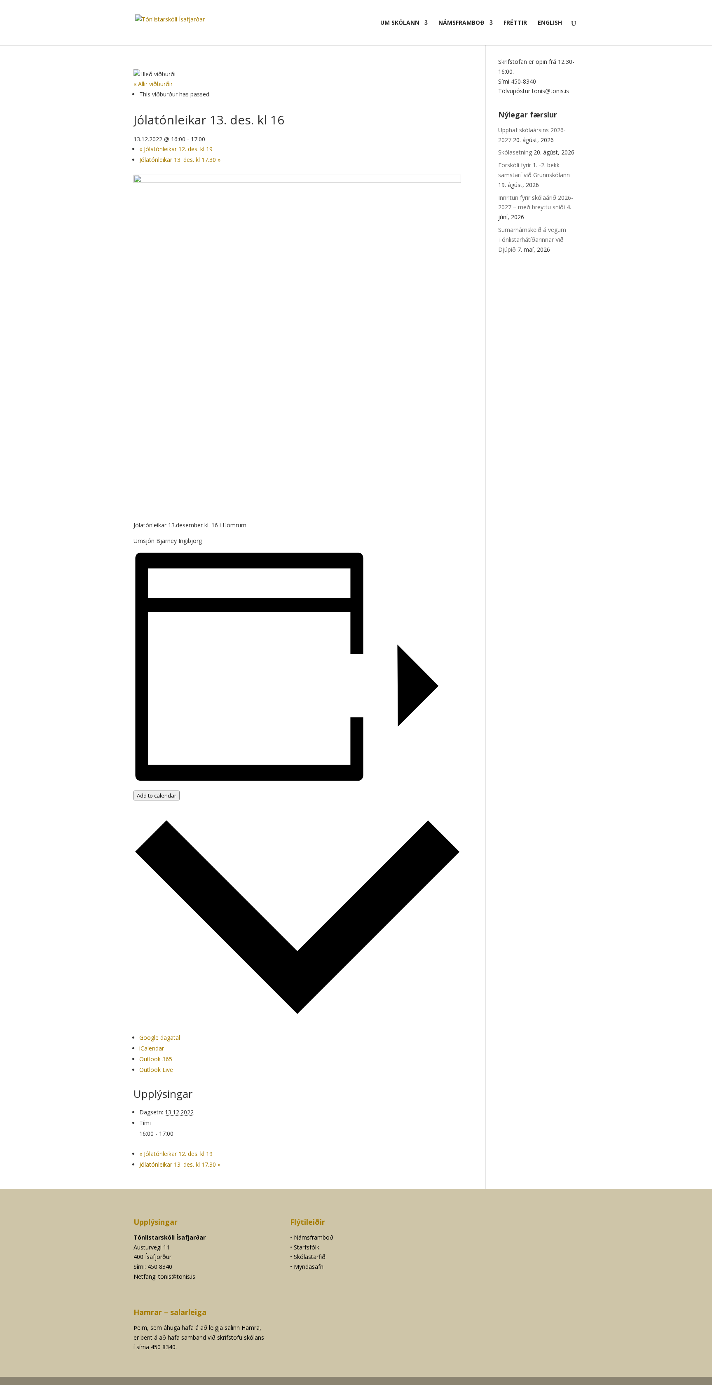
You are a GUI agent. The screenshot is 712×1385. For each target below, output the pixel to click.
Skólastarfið (310, 1257)
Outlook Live (156, 1070)
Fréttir (515, 23)
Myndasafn (308, 1266)
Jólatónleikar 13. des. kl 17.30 (179, 160)
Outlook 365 (155, 1059)
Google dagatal (159, 1037)
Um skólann (399, 23)
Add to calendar (156, 795)
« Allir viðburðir (153, 84)
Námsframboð (461, 23)
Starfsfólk (306, 1247)
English (550, 23)
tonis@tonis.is (176, 1276)
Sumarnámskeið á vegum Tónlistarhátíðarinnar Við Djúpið (532, 239)
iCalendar (151, 1048)
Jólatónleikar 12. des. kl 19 (176, 149)
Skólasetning (515, 152)
